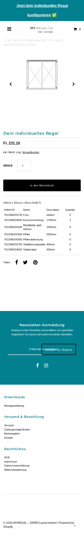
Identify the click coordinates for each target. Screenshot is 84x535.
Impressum (10, 461)
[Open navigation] (9, 29)
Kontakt (8, 437)
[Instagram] (46, 366)
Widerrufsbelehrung (15, 469)
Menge (8, 165)
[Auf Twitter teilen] (25, 263)
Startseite (13, 40)
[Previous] (11, 84)
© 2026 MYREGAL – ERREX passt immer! (30, 522)
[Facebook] (37, 366)
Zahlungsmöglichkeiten (17, 429)
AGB (7, 457)
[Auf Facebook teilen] (16, 263)
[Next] (73, 84)
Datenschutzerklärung (16, 465)
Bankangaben (12, 433)
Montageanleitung (14, 405)
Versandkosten (30, 152)
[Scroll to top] (74, 525)
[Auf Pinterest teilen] (35, 263)
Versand (9, 425)
